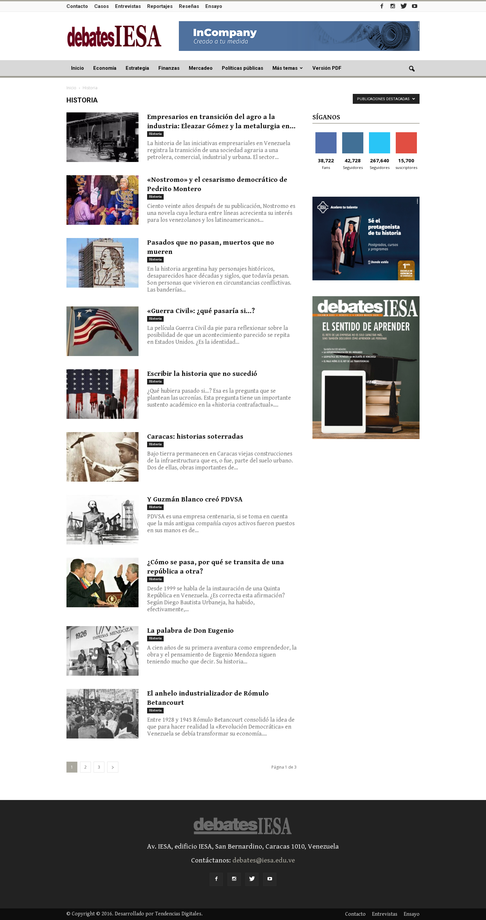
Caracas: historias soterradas (195, 437)
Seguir (352, 134)
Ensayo (213, 6)
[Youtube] (415, 6)
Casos (101, 6)
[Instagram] (393, 6)
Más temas (285, 68)
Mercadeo (201, 68)
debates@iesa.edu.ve (263, 860)
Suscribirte (406, 134)
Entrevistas (128, 6)
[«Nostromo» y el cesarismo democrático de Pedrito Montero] (102, 200)
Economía (104, 68)
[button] (412, 69)
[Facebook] (382, 6)
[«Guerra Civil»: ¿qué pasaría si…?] (102, 331)
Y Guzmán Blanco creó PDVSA (194, 499)
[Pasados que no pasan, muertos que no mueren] (102, 263)
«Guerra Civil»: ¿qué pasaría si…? (201, 311)
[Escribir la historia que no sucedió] (102, 394)
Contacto (77, 6)
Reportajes (160, 6)
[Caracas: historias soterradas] (102, 457)
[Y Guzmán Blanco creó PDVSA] (102, 519)
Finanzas (169, 68)
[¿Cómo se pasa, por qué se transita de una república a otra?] (102, 582)
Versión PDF (327, 68)
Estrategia (137, 68)
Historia (155, 134)
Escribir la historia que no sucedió (202, 374)
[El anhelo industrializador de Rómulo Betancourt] (102, 714)
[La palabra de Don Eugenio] (102, 651)
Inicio (77, 68)
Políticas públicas (242, 68)
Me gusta (326, 134)
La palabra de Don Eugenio (190, 631)
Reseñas (189, 6)
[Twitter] (404, 6)
